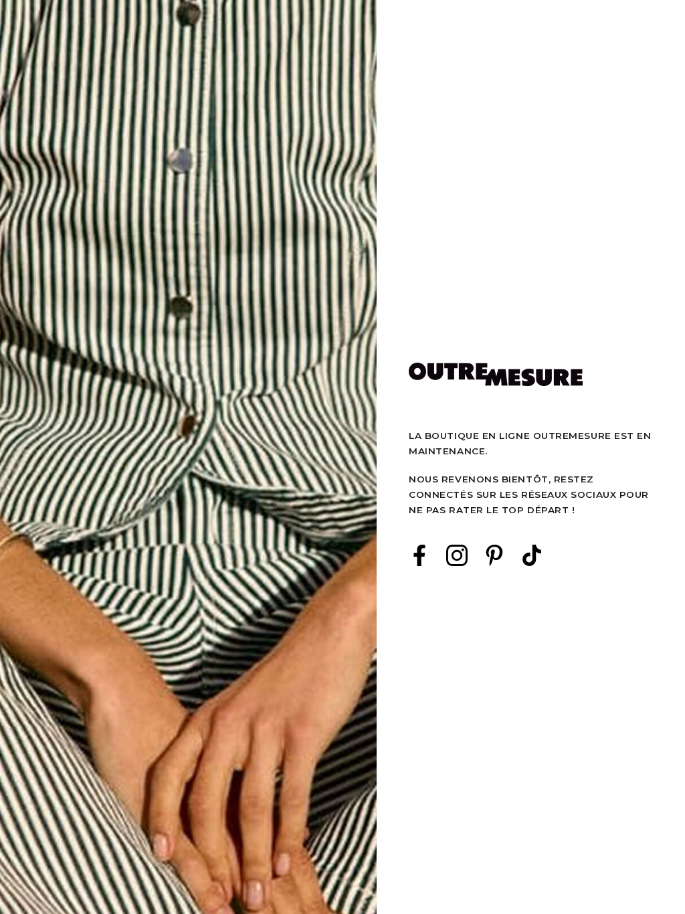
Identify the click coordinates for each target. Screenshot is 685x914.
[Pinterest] (494, 555)
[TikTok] (532, 555)
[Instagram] (457, 555)
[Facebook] (419, 555)
